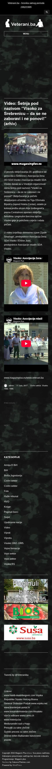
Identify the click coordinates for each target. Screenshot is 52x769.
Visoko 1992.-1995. (14, 543)
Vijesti (7, 533)
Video (7, 527)
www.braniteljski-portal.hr (17, 707)
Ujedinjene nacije (13, 522)
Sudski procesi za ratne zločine (20, 732)
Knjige (7, 507)
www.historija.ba (12, 719)
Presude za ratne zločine (16, 727)
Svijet (7, 517)
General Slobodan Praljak (17, 703)
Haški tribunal (11, 496)
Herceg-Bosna (30, 699)
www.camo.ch (27, 715)
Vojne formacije (12, 548)
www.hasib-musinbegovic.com (19, 695)
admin (11, 385)
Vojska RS (9, 564)
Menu (26, 34)
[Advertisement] (26, 71)
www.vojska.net (39, 703)
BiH (6, 470)
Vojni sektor (10, 553)
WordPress (17, 765)
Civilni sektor (35, 385)
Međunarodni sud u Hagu (17, 723)
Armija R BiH (10, 465)
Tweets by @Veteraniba (16, 675)
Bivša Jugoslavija (13, 475)
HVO (6, 501)
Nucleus (5, 762)
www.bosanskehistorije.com (18, 711)
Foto (6, 491)
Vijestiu (8, 538)
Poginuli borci (11, 512)
